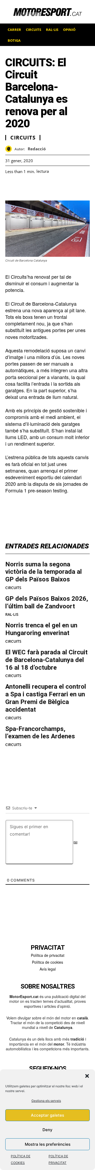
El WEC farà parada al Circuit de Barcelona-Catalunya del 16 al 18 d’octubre (46, 660)
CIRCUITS (13, 588)
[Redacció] (10, 149)
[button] (87, 1076)
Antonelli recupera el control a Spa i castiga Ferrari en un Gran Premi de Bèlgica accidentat (45, 698)
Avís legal (48, 969)
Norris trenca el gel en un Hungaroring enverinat (41, 629)
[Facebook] (10, 187)
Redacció (37, 148)
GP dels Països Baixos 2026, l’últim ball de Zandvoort (46, 602)
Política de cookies (47, 962)
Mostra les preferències (47, 1144)
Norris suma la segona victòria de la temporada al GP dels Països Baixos (43, 572)
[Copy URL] (59, 187)
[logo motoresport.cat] (47, 12)
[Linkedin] (47, 187)
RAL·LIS (11, 614)
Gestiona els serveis (46, 1101)
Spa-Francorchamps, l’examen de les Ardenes (40, 732)
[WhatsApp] (22, 187)
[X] (35, 187)
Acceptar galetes (47, 1115)
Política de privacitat (47, 955)
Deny (47, 1129)
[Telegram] (71, 187)
